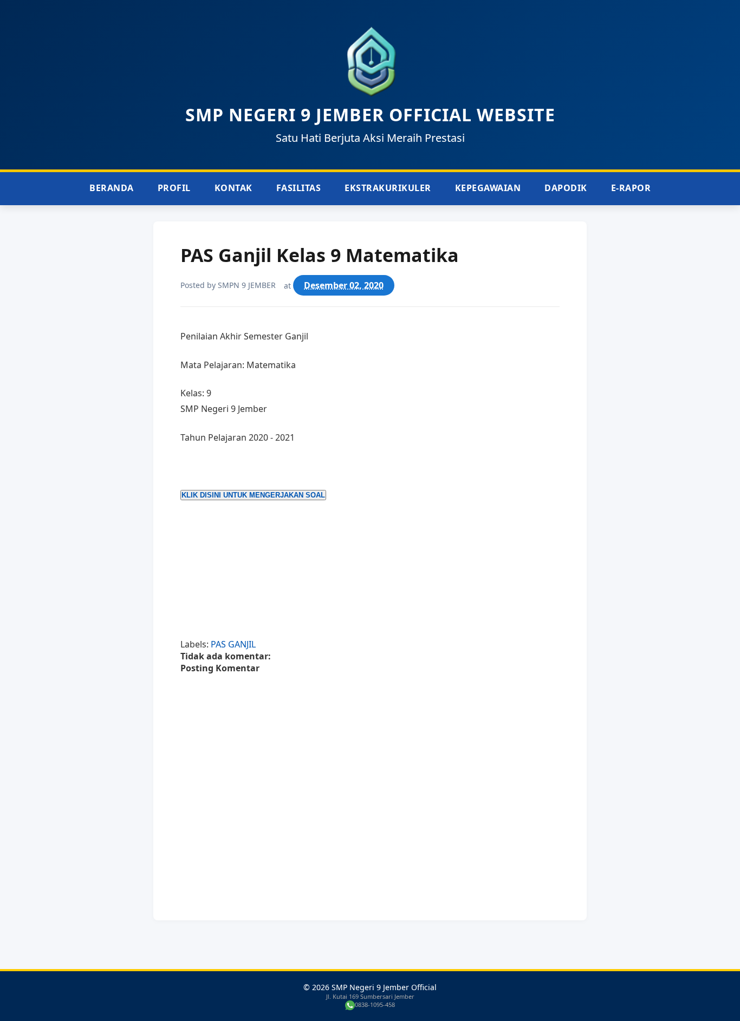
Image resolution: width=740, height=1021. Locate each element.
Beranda (111, 188)
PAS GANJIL (233, 644)
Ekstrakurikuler (388, 188)
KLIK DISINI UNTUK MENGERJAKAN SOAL (253, 495)
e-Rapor (631, 188)
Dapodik (565, 188)
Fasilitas (298, 188)
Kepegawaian (488, 188)
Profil (174, 188)
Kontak (233, 188)
